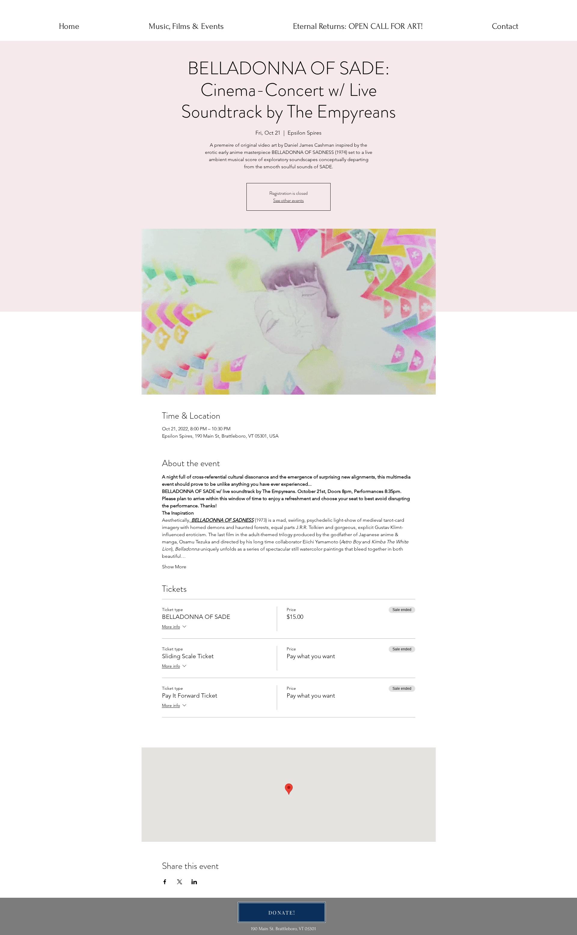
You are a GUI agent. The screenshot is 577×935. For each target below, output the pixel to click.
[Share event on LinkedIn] (194, 881)
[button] (505, 26)
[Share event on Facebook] (165, 881)
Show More (174, 567)
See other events (288, 200)
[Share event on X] (179, 881)
